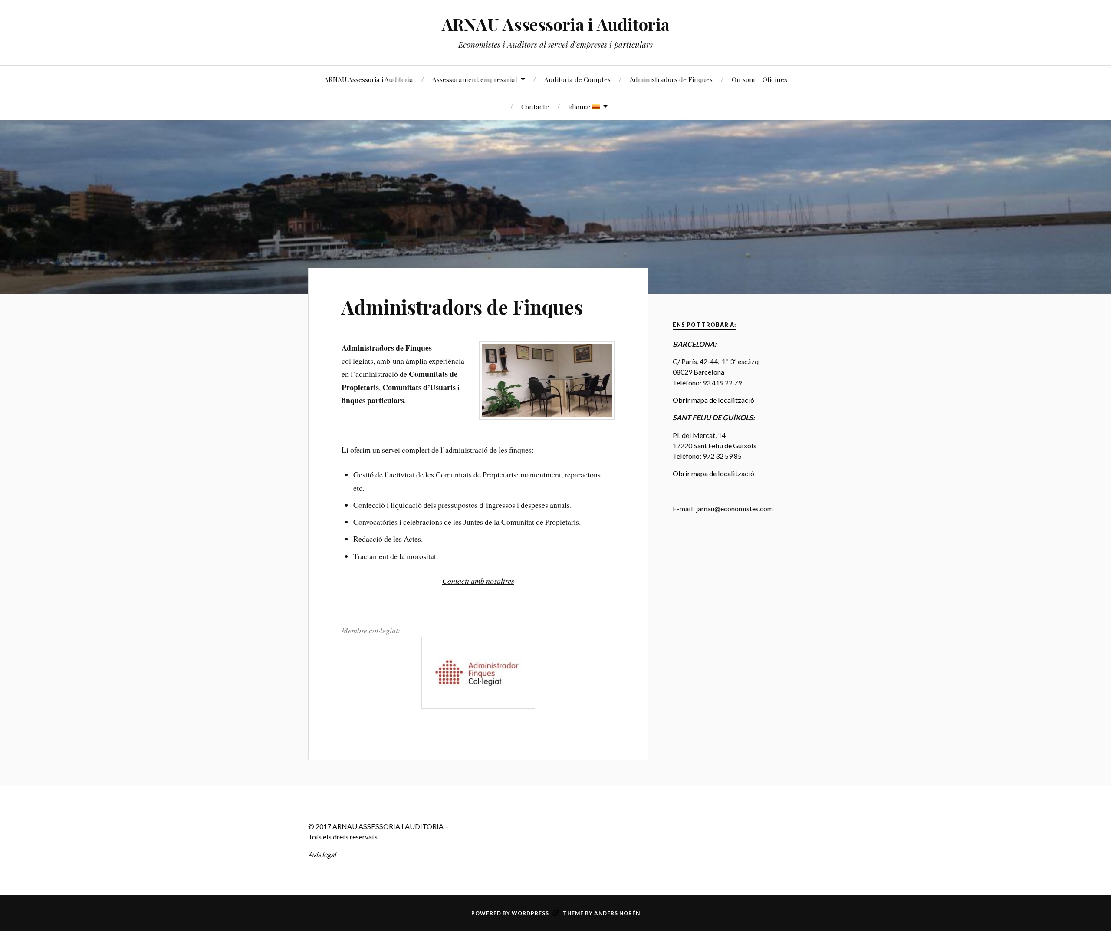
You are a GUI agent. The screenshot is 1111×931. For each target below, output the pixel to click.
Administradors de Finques (671, 79)
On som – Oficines (759, 79)
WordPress (530, 913)
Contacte (535, 106)
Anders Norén (617, 913)
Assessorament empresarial (474, 79)
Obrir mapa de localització (713, 400)
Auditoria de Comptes (577, 79)
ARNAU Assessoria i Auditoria (556, 24)
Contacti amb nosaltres (478, 581)
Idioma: (580, 106)
